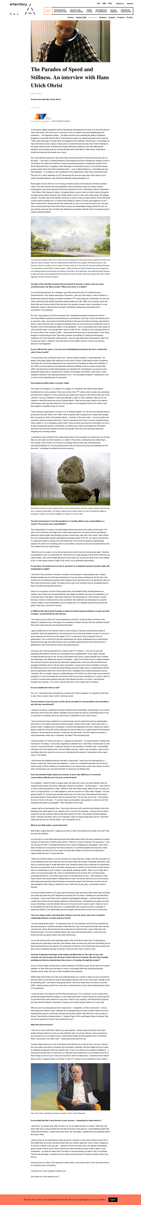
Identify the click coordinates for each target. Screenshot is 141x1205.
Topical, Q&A (81, 17)
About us (120, 4)
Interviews (92, 17)
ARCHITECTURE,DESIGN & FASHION (76, 11)
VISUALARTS (48, 11)
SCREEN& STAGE (89, 11)
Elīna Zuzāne (36, 93)
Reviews (102, 17)
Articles (112, 17)
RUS (110, 3)
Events (71, 17)
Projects (120, 17)
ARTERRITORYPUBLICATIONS (126, 11)
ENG (104, 3)
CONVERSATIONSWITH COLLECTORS (60, 11)
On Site (130, 17)
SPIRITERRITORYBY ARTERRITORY (101, 11)
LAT (98, 3)
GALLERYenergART (114, 11)
